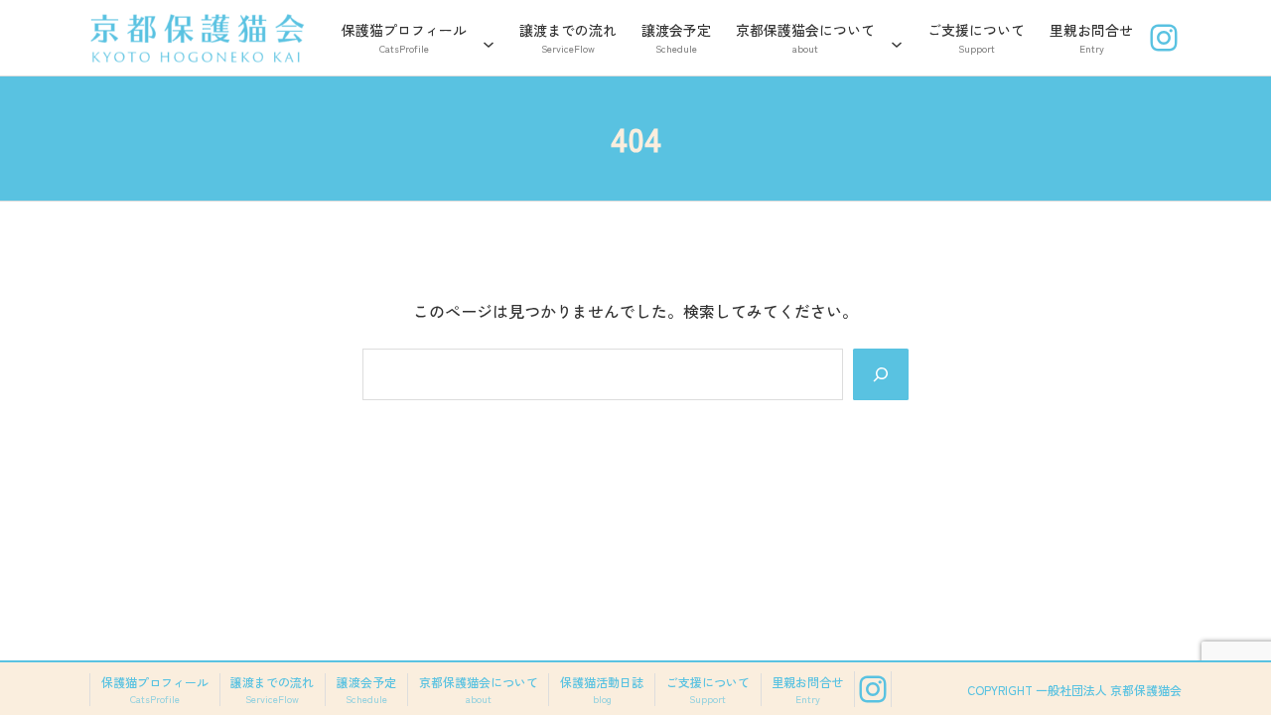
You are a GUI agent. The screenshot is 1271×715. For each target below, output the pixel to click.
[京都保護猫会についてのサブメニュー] (897, 38)
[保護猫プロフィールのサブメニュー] (488, 38)
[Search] (881, 374)
